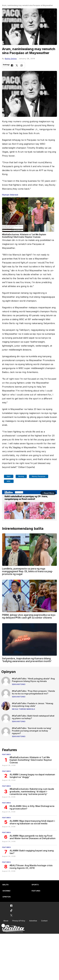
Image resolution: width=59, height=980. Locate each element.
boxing (21, 476)
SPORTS (35, 885)
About (5, 921)
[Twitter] (17, 66)
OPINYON (6, 897)
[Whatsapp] (22, 66)
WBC (9, 481)
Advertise (33, 921)
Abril (9, 476)
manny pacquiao (38, 476)
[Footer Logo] (13, 928)
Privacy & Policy (18, 921)
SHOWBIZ (6, 891)
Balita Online (11, 59)
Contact (44, 921)
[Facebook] (12, 66)
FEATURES (36, 891)
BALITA (5, 885)
